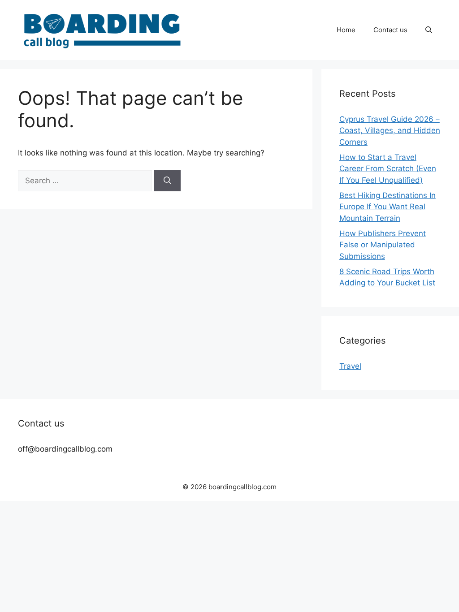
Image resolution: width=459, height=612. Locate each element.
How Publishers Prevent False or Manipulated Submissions (382, 245)
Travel (350, 366)
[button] (428, 30)
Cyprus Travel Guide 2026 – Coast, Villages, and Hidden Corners (389, 131)
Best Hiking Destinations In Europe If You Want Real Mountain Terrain (387, 207)
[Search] (167, 181)
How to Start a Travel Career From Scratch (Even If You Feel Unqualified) (387, 169)
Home (346, 30)
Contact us (390, 30)
